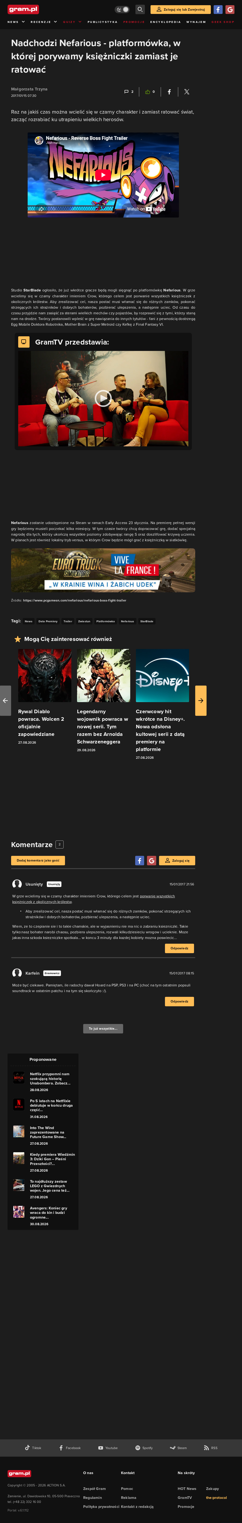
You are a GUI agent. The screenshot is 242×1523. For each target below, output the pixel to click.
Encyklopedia (165, 22)
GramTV (185, 1497)
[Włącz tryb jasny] (122, 9)
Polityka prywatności (101, 1506)
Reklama (128, 1497)
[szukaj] (140, 9)
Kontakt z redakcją (137, 1506)
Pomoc (127, 1488)
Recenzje (41, 22)
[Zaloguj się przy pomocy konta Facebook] (218, 9)
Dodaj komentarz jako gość (38, 860)
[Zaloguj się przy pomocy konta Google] (229, 9)
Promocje (134, 22)
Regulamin (92, 1497)
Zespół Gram (94, 1488)
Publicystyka (103, 22)
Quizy (69, 22)
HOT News (187, 1488)
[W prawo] (201, 701)
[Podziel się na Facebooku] (169, 92)
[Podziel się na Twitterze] (187, 92)
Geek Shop (223, 22)
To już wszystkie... (103, 1028)
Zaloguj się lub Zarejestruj (184, 9)
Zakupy (212, 1488)
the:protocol (216, 1497)
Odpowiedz (179, 948)
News (13, 22)
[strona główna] (35, 9)
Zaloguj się (181, 860)
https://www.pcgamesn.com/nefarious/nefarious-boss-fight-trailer (74, 600)
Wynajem (196, 22)
